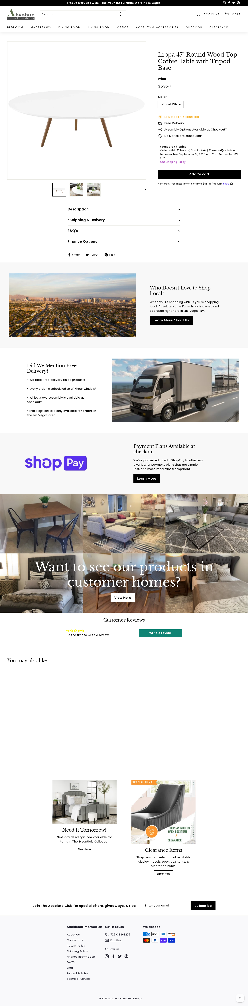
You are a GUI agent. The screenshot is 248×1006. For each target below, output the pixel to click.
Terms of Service (79, 979)
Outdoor (194, 27)
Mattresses (41, 27)
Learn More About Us (171, 320)
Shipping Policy (77, 951)
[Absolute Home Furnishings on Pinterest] (126, 956)
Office (123, 27)
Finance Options (82, 241)
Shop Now (84, 849)
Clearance (219, 27)
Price (162, 79)
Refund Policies (77, 973)
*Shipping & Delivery (86, 220)
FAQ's (73, 230)
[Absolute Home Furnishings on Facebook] (113, 956)
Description (78, 209)
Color (162, 97)
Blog (70, 968)
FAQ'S (71, 962)
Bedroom (15, 27)
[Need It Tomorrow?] (84, 802)
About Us (73, 934)
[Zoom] (76, 110)
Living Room (99, 27)
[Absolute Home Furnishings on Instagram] (107, 956)
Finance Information (81, 957)
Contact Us (75, 940)
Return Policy (76, 945)
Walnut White (171, 104)
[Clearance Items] (163, 812)
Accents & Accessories (157, 27)
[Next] (143, 189)
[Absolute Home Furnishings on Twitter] (120, 956)
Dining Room (69, 27)
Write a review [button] (160, 633)
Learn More (146, 478)
